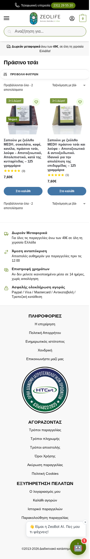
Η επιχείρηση (45, 324)
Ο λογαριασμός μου (45, 491)
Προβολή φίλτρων (24, 74)
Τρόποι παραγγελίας (45, 430)
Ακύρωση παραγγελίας (45, 465)
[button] (82, 18)
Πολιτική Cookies (45, 474)
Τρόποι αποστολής (45, 447)
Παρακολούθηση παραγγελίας (45, 518)
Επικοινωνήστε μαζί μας (45, 359)
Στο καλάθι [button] (23, 191)
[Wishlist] (36, 102)
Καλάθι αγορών (45, 500)
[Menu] (11, 18)
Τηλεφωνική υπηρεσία (47, 5)
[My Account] (72, 18)
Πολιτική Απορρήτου (45, 333)
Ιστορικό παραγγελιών (45, 509)
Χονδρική (45, 350)
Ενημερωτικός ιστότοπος (45, 341)
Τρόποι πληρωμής (45, 439)
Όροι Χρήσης (45, 456)
